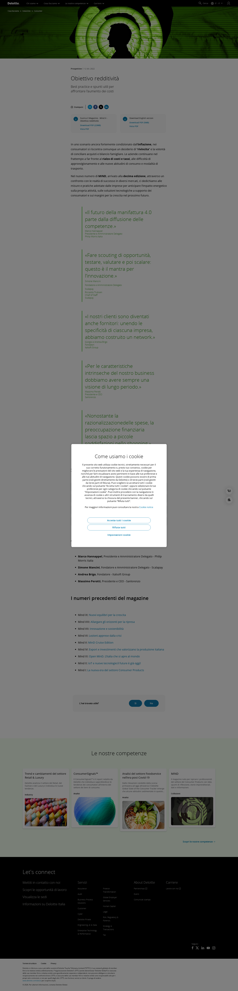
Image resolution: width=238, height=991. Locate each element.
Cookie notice (146, 507)
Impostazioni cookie (119, 534)
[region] (119, 495)
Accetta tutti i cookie (119, 520)
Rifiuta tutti (118, 527)
